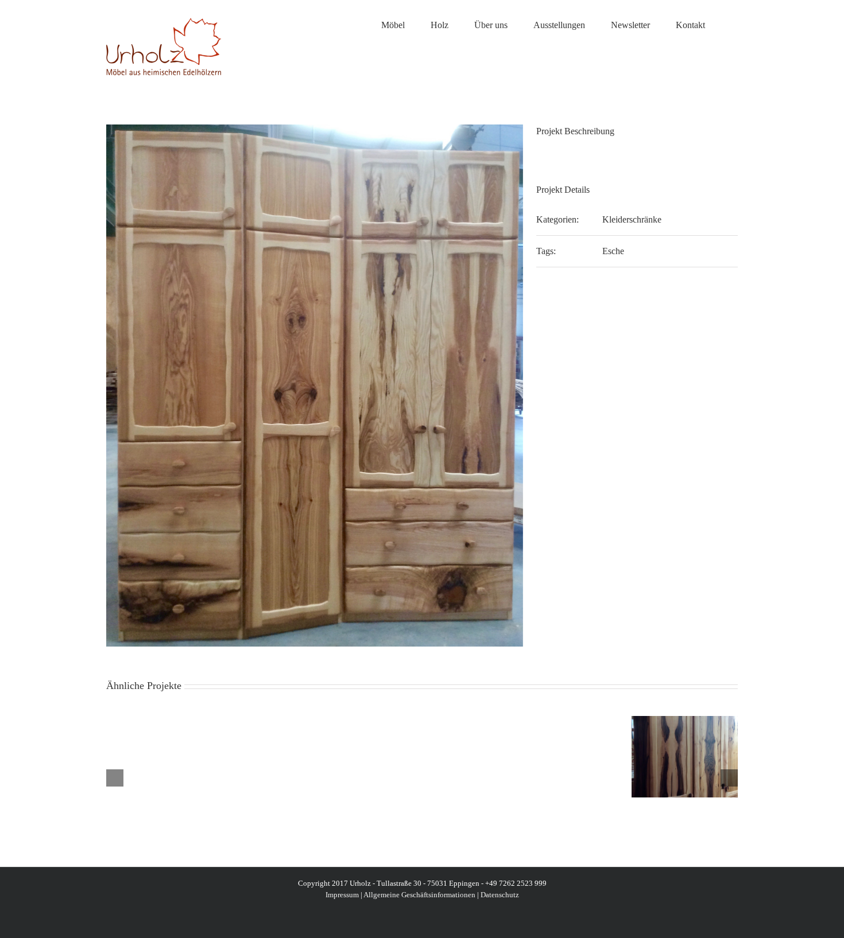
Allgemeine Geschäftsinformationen (419, 894)
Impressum (342, 894)
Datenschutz (500, 894)
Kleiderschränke (631, 219)
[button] (734, 24)
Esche (613, 251)
